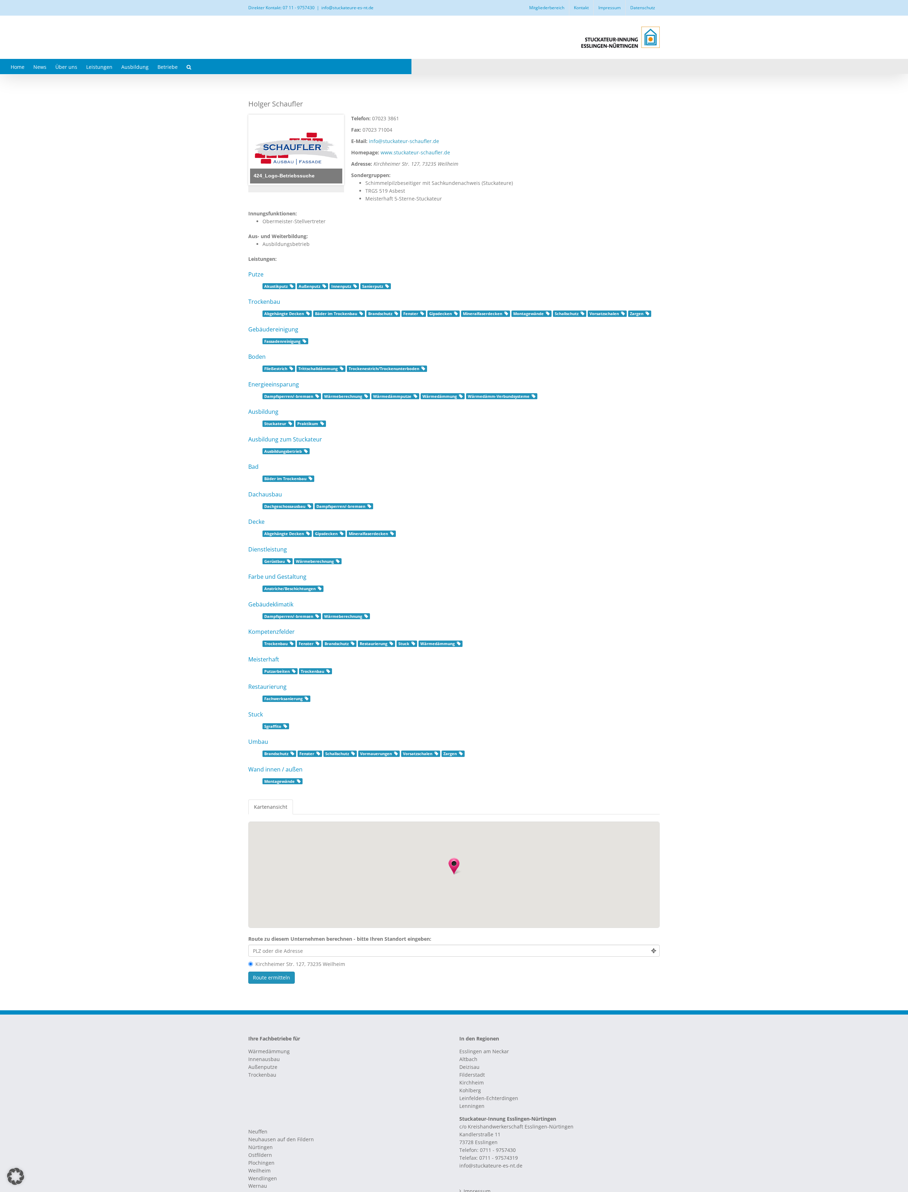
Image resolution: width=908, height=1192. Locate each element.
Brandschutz (380, 313)
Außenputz (309, 286)
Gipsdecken (440, 313)
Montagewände (528, 313)
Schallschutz (566, 313)
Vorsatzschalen (604, 313)
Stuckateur (275, 423)
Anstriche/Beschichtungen (290, 588)
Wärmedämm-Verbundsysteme (499, 396)
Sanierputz (372, 286)
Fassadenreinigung (282, 341)
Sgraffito (272, 726)
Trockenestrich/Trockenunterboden (384, 368)
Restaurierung (373, 643)
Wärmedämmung (439, 396)
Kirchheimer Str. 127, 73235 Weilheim (300, 964)
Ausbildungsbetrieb (283, 451)
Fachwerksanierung (283, 698)
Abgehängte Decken (284, 313)
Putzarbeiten (277, 671)
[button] (189, 66)
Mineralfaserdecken (482, 313)
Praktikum (307, 423)
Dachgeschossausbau (284, 506)
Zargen (636, 313)
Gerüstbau (274, 561)
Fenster (410, 313)
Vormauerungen (376, 753)
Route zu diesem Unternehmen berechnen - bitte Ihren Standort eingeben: (339, 938)
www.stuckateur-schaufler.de (415, 152)
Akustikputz (276, 286)
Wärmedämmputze (392, 396)
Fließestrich (275, 368)
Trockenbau (276, 643)
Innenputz (341, 286)
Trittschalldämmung (318, 368)
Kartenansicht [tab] (270, 806)
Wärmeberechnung (343, 396)
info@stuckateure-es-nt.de (347, 8)
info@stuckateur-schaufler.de (404, 141)
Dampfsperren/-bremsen (288, 396)
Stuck (403, 643)
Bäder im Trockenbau (336, 313)
